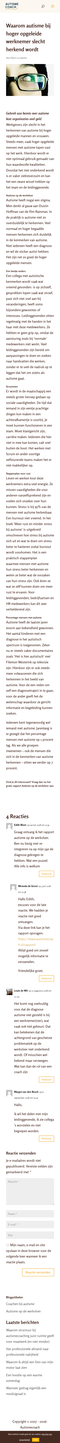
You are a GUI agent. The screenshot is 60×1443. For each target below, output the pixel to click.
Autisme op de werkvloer (23, 1311)
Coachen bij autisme (20, 1304)
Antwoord (46, 873)
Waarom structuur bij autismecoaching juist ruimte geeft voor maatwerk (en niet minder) (30, 1335)
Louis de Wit (21, 990)
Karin (13, 57)
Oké (35, 1440)
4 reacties (22, 57)
